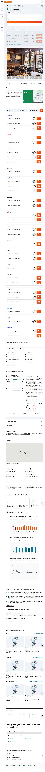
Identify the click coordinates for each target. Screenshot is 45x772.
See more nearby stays (39, 633)
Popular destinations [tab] (21, 731)
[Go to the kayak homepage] (8, 2)
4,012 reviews (16, 9)
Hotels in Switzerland (23, 765)
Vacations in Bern (11, 740)
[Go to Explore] (2, 18)
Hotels (12, 765)
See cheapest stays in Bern (38, 657)
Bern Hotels (30, 765)
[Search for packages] (2, 13)
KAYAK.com (7, 765)
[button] (2, 2)
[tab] (12, 413)
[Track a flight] (2, 21)
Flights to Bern (11, 738)
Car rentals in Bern (28, 738)
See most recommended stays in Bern (36, 681)
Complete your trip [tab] (11, 731)
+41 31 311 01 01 (9, 12)
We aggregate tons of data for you (14, 757)
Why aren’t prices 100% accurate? (14, 759)
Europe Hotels (16, 765)
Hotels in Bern (27, 740)
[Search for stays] (2, 8)
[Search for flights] (2, 5)
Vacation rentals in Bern (12, 741)
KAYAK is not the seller (11, 755)
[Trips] (2, 24)
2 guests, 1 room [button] (11, 19)
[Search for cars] (2, 10)
